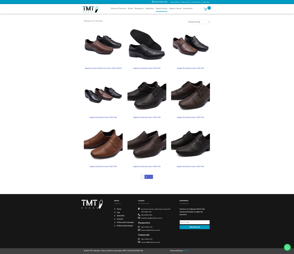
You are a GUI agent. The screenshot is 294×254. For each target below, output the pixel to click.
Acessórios (187, 8)
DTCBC (186, 251)
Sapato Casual (175, 8)
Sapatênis (149, 8)
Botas (130, 8)
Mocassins (139, 8)
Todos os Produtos (118, 8)
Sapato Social (161, 8)
